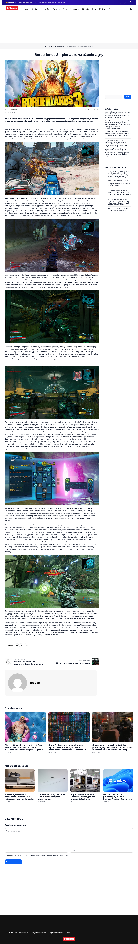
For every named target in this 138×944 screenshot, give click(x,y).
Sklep (94, 9)
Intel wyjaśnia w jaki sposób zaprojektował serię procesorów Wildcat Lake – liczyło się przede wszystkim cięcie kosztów (119, 202)
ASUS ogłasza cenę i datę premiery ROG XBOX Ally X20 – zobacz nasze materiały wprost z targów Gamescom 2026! (42, 2)
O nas (68, 933)
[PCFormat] (69, 939)
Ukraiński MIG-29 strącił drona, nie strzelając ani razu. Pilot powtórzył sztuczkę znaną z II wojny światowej (119, 174)
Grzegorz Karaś (113, 171)
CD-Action (86, 9)
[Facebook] (121, 2)
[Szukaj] (131, 2)
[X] (88, 109)
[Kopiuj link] (97, 109)
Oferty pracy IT (104, 9)
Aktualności (28, 9)
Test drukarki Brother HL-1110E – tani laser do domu (118, 209)
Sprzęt (37, 9)
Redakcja (35, 682)
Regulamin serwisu (56, 933)
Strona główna (46, 46)
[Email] (94, 109)
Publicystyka (74, 9)
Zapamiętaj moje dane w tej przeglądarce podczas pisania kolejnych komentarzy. (37, 855)
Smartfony (47, 9)
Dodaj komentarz (13, 862)
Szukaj (128, 97)
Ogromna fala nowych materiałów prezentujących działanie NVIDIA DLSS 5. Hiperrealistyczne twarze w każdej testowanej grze (118, 134)
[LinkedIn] (91, 109)
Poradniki (56, 9)
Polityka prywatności (38, 933)
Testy (65, 9)
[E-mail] (125, 2)
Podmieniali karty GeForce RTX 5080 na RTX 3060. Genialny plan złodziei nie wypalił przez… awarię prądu (119, 193)
